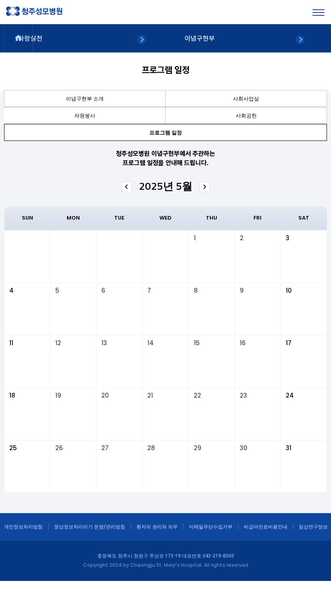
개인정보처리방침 (23, 526)
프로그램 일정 (165, 132)
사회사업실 (246, 98)
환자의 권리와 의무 (157, 526)
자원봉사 (84, 115)
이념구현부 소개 (85, 98)
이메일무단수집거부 (211, 526)
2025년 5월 (166, 186)
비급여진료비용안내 (265, 526)
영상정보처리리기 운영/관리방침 (89, 526)
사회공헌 (246, 115)
